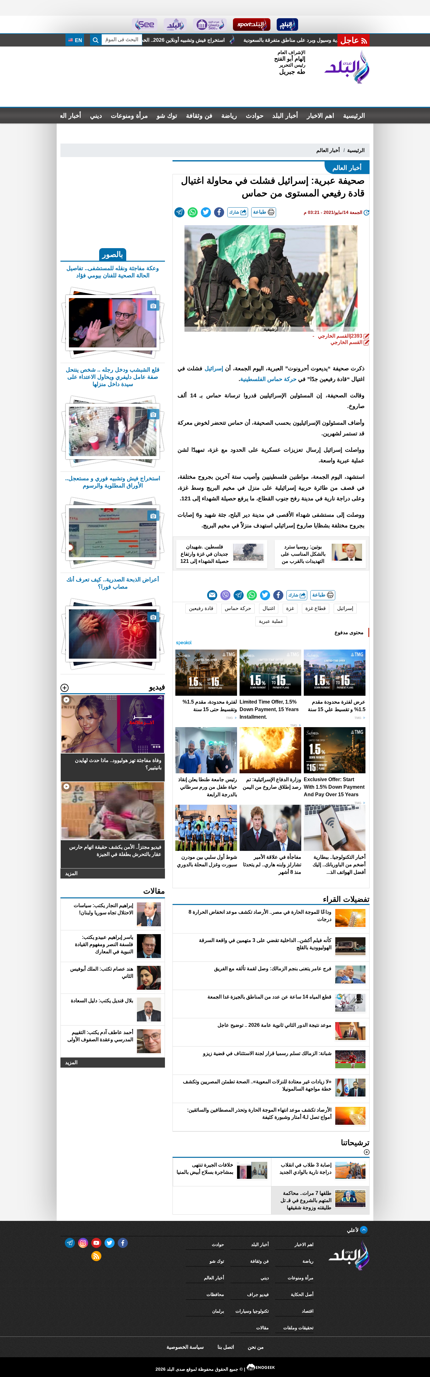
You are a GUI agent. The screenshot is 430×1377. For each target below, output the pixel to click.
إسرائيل (214, 368)
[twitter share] (206, 212)
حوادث (254, 115)
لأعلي (353, 1230)
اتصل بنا (226, 1347)
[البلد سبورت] (251, 24)
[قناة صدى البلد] (287, 24)
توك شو (167, 115)
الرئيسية (354, 115)
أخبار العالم (66, 115)
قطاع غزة (315, 608)
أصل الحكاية (302, 1294)
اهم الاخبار (320, 115)
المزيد (71, 873)
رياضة (229, 115)
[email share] (179, 212)
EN (78, 40)
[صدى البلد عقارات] (175, 24)
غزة (290, 608)
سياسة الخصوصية (185, 1347)
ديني (96, 115)
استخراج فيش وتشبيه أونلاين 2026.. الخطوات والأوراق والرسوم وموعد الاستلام (245, 40)
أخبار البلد (285, 115)
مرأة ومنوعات (129, 115)
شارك (234, 212)
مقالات (262, 1327)
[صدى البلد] (347, 67)
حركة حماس (238, 608)
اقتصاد (308, 1311)
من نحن (256, 1347)
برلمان (218, 1311)
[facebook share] (219, 212)
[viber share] (225, 595)
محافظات (215, 1294)
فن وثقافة (199, 115)
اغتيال (269, 608)
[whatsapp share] (193, 212)
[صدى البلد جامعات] (210, 24)
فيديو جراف (258, 1294)
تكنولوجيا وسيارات (252, 1311)
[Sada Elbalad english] (144, 24)
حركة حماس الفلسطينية (268, 379)
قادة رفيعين (201, 608)
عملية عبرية (271, 621)
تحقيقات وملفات (298, 1327)
